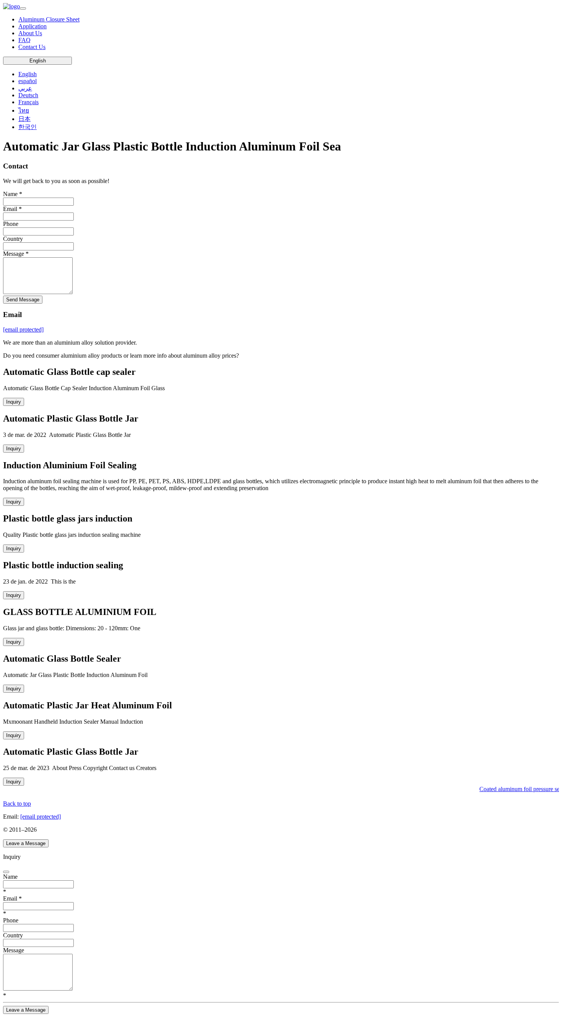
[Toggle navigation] (23, 8)
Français (28, 102)
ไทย (23, 110)
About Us (30, 33)
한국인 (27, 127)
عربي (25, 88)
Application (32, 26)
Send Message (22, 299)
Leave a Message (25, 843)
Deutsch (28, 95)
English (37, 61)
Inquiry (13, 402)
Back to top (17, 803)
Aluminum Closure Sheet (49, 19)
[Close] (6, 872)
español (27, 81)
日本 (24, 119)
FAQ (24, 40)
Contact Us (31, 47)
